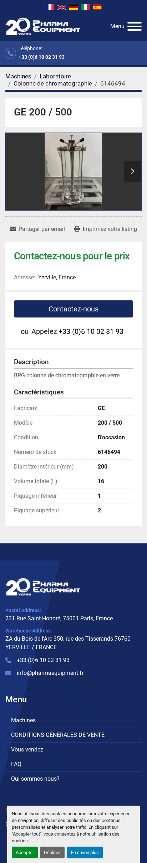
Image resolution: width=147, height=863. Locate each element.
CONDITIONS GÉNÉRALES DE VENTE (58, 735)
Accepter (25, 852)
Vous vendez (27, 749)
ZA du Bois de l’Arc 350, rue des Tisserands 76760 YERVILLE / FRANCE (68, 643)
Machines (23, 720)
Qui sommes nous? (35, 778)
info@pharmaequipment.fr (50, 673)
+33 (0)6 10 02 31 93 (42, 57)
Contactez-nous (73, 309)
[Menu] (134, 26)
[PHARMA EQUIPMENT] (43, 586)
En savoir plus (85, 852)
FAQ (16, 764)
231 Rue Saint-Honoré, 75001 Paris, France (59, 618)
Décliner (52, 852)
